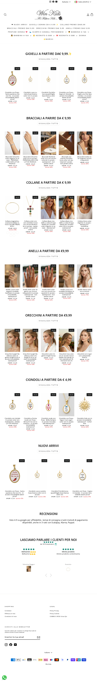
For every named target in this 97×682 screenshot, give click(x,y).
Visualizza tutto (48, 59)
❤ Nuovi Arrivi (19, 24)
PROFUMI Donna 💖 (18, 32)
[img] (48, 542)
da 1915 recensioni (47, 544)
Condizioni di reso (11, 616)
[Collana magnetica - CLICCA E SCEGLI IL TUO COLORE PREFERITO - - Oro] (8, 233)
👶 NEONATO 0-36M (43, 35)
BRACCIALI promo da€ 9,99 (20, 28)
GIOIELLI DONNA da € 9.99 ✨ (43, 24)
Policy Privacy (54, 611)
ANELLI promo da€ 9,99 (78, 28)
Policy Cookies (54, 613)
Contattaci (8, 611)
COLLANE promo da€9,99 (72, 24)
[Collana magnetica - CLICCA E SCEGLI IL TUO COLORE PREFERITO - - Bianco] (11, 233)
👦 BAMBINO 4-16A (77, 32)
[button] (46, 575)
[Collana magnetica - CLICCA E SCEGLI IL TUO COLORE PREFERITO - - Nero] (17, 233)
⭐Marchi (48, 39)
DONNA (82, 35)
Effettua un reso (10, 613)
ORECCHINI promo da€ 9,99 (50, 28)
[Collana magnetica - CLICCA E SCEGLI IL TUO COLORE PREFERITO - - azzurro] (14, 235)
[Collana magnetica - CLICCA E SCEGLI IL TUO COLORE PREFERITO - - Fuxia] (14, 233)
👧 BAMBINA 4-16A (20, 35)
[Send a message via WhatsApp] (4, 677)
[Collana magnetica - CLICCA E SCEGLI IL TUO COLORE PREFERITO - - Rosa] (11, 235)
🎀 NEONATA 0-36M (66, 35)
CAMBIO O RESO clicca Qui (58, 616)
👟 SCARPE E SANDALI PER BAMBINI (47, 32)
